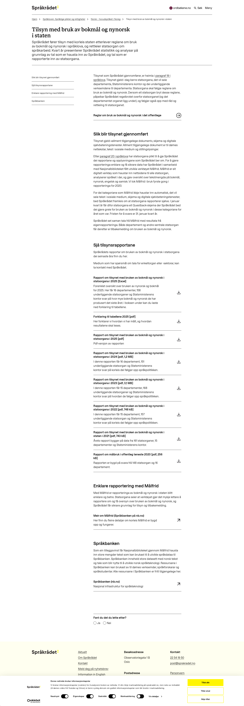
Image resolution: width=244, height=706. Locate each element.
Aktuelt (82, 652)
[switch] (90, 696)
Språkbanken (38, 101)
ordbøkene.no (182, 8)
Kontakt (83, 663)
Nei (109, 623)
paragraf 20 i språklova (114, 156)
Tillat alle (205, 682)
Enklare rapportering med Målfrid (48, 93)
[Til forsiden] (45, 8)
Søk (199, 8)
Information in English (91, 674)
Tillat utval (205, 691)
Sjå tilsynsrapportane (42, 85)
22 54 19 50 (177, 657)
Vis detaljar (154, 696)
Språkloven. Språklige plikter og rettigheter (64, 19)
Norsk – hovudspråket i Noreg (105, 19)
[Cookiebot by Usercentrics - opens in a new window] (34, 701)
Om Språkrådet (87, 657)
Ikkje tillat (205, 699)
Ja (98, 623)
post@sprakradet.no (182, 663)
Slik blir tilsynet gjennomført (45, 77)
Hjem (34, 19)
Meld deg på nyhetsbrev (93, 669)
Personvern (177, 673)
